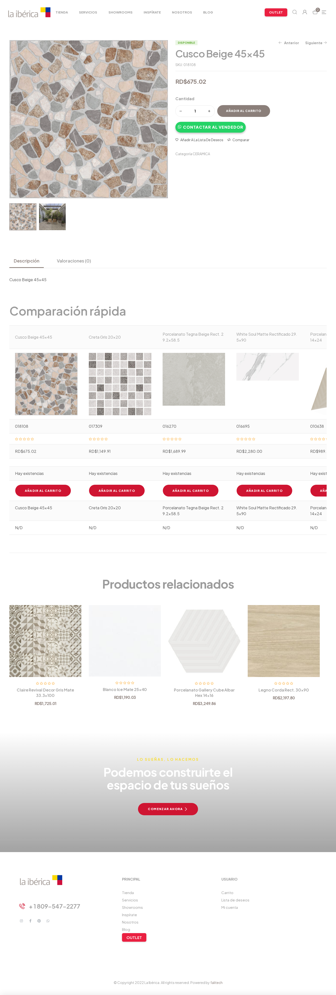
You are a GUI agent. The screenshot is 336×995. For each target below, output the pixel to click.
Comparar (240, 140)
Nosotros (130, 922)
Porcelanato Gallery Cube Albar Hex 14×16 (204, 692)
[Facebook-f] (30, 920)
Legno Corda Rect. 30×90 (284, 689)
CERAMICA (201, 154)
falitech (216, 982)
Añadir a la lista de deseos (201, 140)
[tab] (28, 261)
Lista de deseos (235, 900)
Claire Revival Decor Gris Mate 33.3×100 (45, 692)
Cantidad (184, 98)
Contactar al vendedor (213, 127)
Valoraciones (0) (74, 260)
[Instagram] (21, 920)
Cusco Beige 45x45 (33, 337)
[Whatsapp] (48, 920)
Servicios (130, 900)
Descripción (26, 260)
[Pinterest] (39, 920)
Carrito (227, 892)
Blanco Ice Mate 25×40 (125, 689)
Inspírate (129, 914)
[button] (210, 125)
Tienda (128, 892)
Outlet (134, 937)
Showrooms (132, 907)
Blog (126, 929)
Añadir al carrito (243, 111)
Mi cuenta (229, 907)
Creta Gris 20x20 (105, 337)
